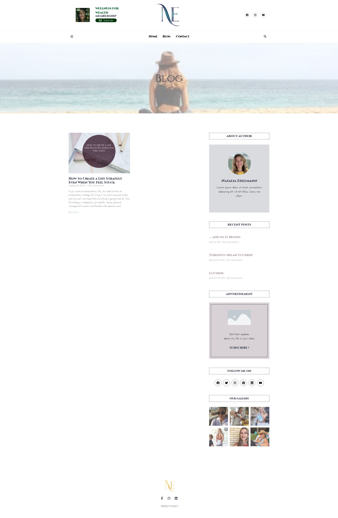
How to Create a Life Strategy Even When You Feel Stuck (95, 181)
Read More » (74, 212)
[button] (265, 36)
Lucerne (216, 273)
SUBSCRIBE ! (239, 348)
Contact (182, 36)
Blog (167, 36)
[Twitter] (226, 382)
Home (153, 36)
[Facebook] (247, 15)
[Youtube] (263, 15)
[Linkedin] (252, 382)
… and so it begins (224, 237)
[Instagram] (255, 15)
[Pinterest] (243, 382)
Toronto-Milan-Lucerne (231, 255)
